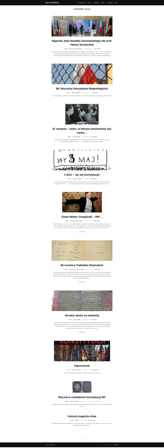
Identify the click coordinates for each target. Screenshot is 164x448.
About (116, 2)
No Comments (97, 48)
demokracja (71, 48)
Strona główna (82, 2)
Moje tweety (110, 2)
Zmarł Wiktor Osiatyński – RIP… (81, 216)
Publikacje (96, 2)
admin (66, 48)
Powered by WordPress (50, 444)
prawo (81, 220)
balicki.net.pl (52, 3)
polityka (80, 48)
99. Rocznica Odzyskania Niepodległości (82, 88)
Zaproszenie (82, 365)
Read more (82, 231)
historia (76, 48)
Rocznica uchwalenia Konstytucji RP (81, 397)
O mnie (89, 2)
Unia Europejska (80, 269)
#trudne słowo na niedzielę (82, 315)
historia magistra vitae (82, 416)
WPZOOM (116, 444)
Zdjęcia (102, 2)
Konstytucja (78, 92)
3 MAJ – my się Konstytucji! (82, 174)
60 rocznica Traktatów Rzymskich (82, 265)
